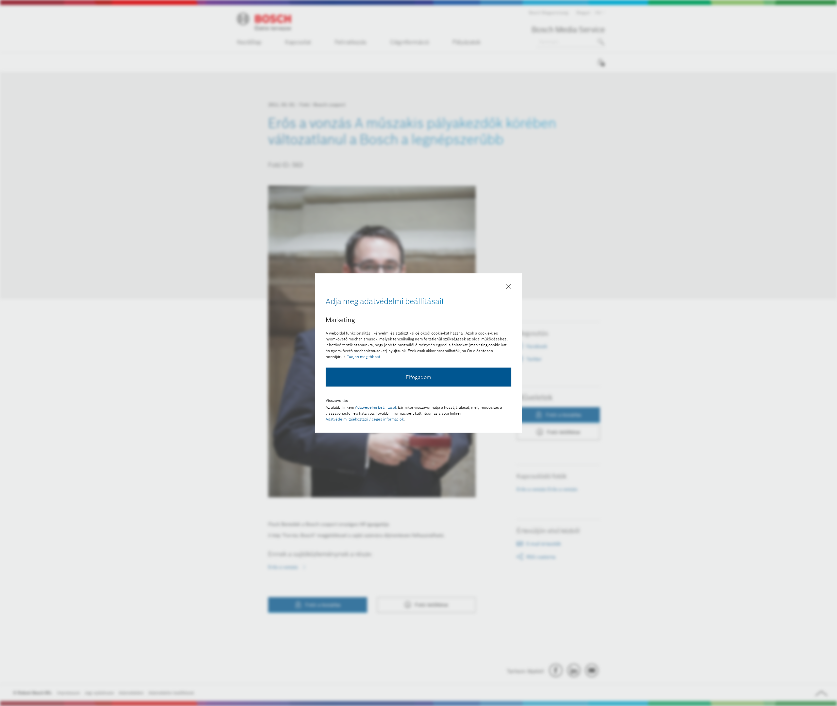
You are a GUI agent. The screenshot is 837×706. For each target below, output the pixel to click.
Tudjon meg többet (363, 356)
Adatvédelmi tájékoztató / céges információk (365, 419)
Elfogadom (418, 377)
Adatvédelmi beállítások (376, 407)
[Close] (509, 288)
